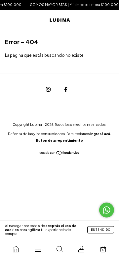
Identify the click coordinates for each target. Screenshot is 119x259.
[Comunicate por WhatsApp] (106, 210)
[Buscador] (59, 249)
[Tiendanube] (59, 153)
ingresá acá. (100, 134)
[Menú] (38, 249)
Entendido (100, 229)
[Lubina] (16, 249)
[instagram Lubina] (48, 89)
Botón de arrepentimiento (59, 140)
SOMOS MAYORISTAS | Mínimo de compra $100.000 (73, 5)
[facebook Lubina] (66, 89)
